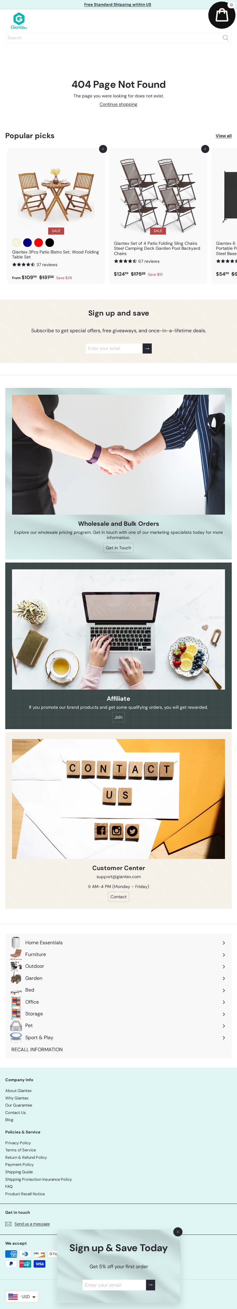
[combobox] (118, 37)
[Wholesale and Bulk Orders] (118, 455)
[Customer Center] (118, 799)
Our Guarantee (18, 1105)
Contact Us (15, 1112)
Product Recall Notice (25, 1193)
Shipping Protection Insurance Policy (38, 1179)
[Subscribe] (150, 1285)
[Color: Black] (49, 242)
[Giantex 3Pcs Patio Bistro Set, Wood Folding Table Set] (56, 216)
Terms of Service (20, 1150)
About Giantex (18, 1090)
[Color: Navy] (27, 242)
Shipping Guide (19, 1172)
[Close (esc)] (177, 1232)
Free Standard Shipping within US (117, 4)
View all (224, 135)
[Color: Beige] (16, 242)
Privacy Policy (18, 1142)
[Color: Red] (38, 242)
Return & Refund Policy (26, 1157)
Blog (9, 1119)
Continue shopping (118, 104)
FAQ (9, 1186)
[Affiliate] (118, 629)
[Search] (225, 37)
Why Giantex (16, 1098)
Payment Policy (19, 1164)
